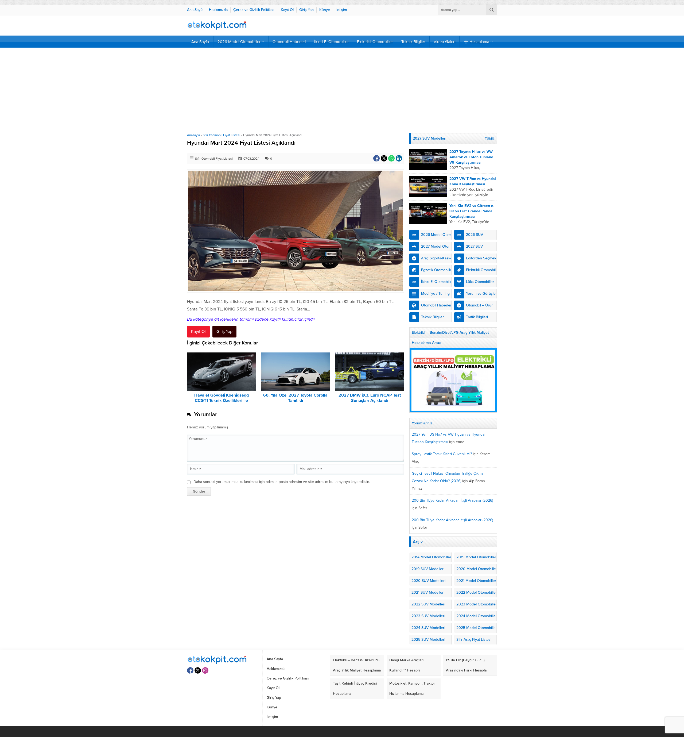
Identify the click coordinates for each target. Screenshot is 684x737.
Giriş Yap (224, 331)
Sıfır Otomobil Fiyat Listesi (221, 135)
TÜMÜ (489, 138)
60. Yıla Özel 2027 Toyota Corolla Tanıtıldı (295, 398)
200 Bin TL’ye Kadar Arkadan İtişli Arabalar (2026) (452, 500)
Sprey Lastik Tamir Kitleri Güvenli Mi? (442, 454)
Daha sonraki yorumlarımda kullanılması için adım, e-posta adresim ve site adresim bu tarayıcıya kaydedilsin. (281, 481)
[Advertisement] (342, 90)
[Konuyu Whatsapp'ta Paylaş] (391, 158)
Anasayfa (193, 135)
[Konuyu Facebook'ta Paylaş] (376, 158)
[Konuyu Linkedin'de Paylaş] (399, 158)
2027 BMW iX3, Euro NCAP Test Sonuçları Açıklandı (370, 398)
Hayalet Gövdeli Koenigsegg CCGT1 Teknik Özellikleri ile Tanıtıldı (221, 401)
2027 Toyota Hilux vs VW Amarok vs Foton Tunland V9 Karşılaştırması (471, 157)
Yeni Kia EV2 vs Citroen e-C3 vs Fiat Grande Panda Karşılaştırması (471, 211)
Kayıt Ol (198, 331)
